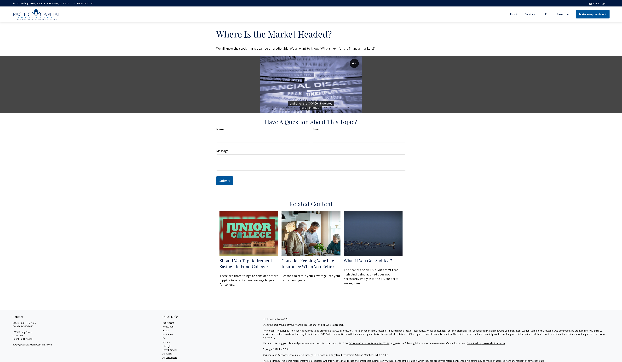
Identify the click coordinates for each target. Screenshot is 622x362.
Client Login (599, 3)
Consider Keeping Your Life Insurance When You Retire (308, 263)
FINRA (376, 354)
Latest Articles (169, 349)
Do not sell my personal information (486, 343)
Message (222, 151)
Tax (164, 338)
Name (220, 129)
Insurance (167, 334)
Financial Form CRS (277, 319)
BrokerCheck (336, 324)
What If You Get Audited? (368, 260)
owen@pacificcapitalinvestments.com (32, 344)
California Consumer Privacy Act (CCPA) (369, 343)
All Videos (167, 353)
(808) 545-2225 (85, 3)
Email (316, 129)
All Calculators (169, 357)
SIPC (385, 354)
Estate (165, 330)
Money (166, 342)
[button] (513, 14)
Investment (168, 326)
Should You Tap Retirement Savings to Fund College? (245, 263)
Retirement (168, 322)
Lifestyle (166, 346)
